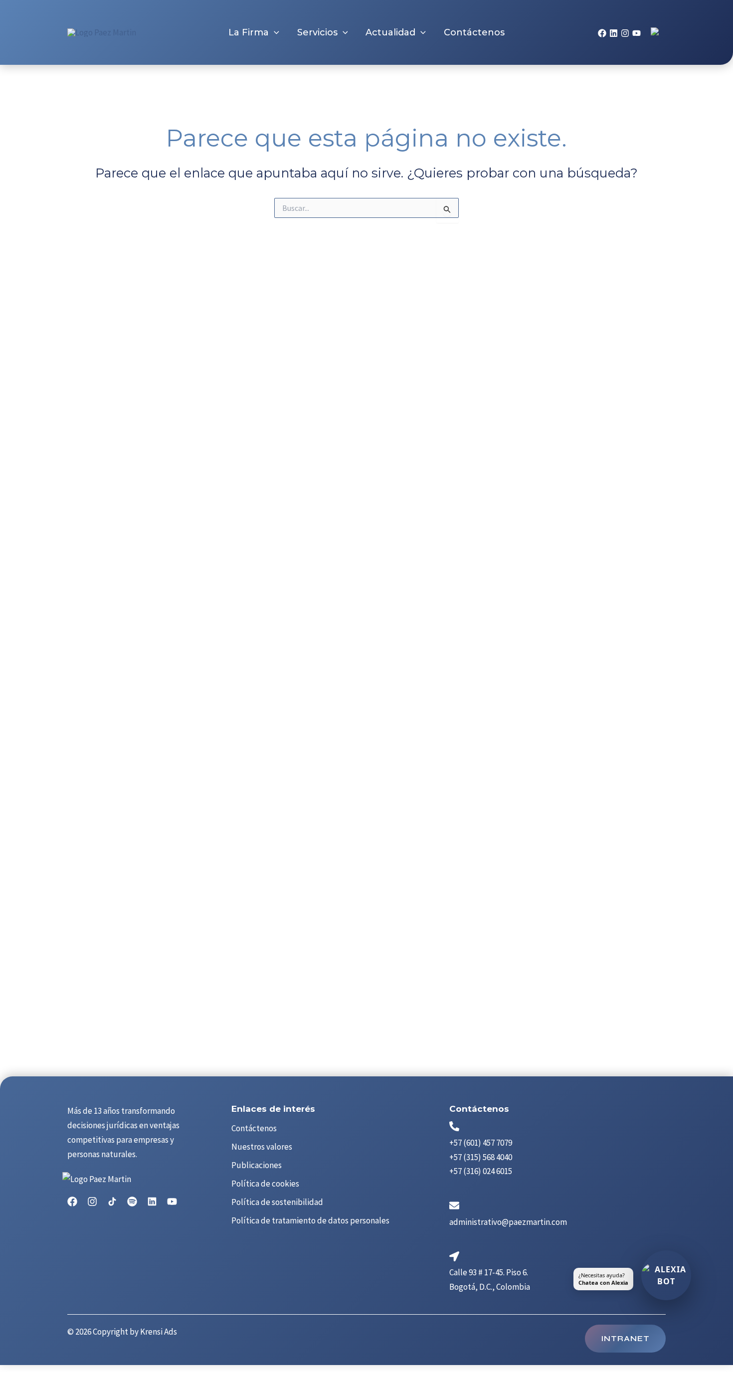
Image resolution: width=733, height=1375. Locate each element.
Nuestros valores (261, 1146)
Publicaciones (256, 1165)
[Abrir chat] (666, 1275)
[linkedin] (613, 33)
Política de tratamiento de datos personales (310, 1220)
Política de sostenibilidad (277, 1202)
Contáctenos (254, 1128)
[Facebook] (602, 33)
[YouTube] (636, 33)
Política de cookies (265, 1183)
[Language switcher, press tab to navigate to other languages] (656, 32)
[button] (274, 32)
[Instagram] (625, 33)
